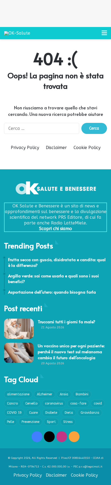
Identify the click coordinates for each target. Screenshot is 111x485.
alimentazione (18, 394)
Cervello (31, 403)
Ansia (64, 394)
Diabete (51, 413)
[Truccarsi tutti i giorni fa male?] (19, 329)
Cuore (33, 413)
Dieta (69, 413)
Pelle (10, 422)
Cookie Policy (87, 147)
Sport (51, 422)
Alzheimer (44, 394)
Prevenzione (30, 422)
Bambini (82, 394)
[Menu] (104, 35)
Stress (67, 422)
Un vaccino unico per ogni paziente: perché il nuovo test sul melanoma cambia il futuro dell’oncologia (71, 351)
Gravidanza (90, 413)
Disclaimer (56, 147)
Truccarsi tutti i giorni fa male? (66, 321)
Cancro (12, 403)
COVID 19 (14, 413)
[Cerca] (95, 35)
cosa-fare (78, 403)
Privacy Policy (25, 147)
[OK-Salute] (17, 33)
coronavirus (54, 403)
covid (98, 403)
